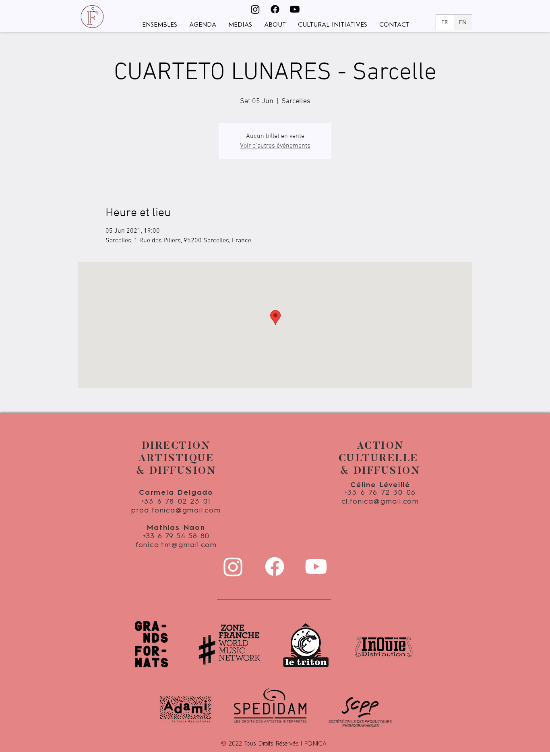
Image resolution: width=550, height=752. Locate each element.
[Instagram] (255, 9)
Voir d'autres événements (275, 146)
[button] (159, 25)
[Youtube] (294, 9)
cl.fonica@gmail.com (380, 501)
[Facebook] (275, 9)
